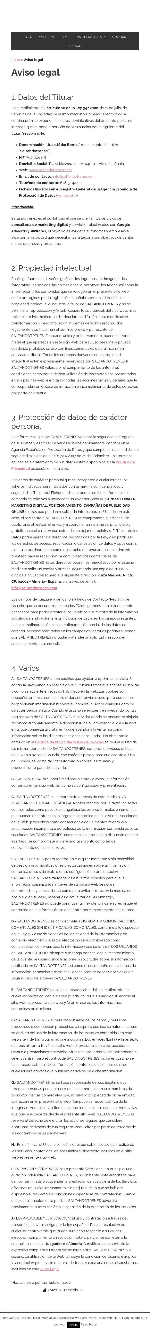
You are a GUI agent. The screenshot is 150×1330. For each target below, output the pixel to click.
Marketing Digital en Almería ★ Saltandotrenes (75, 16)
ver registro (67, 195)
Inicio (15, 60)
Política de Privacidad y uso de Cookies (69, 742)
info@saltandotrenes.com (74, 176)
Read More (89, 1324)
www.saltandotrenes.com (50, 170)
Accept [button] (73, 1324)
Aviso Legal (49, 1269)
